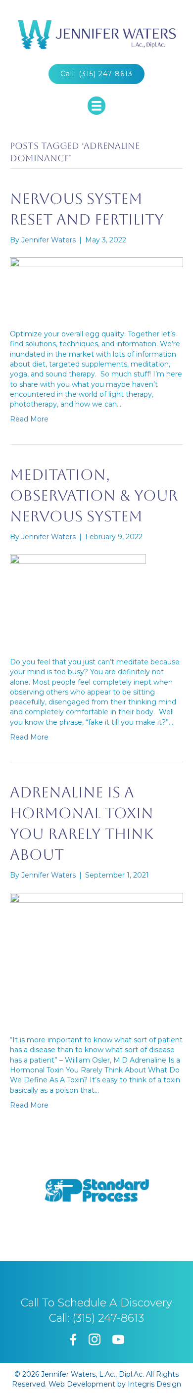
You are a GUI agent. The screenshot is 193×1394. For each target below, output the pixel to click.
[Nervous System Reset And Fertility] (96, 286)
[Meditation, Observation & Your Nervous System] (78, 598)
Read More (29, 419)
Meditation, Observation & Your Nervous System (94, 495)
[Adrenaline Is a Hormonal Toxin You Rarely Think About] (96, 957)
